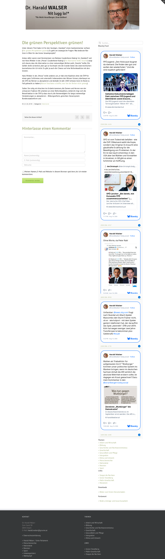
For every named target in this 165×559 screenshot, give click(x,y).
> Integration (103, 455)
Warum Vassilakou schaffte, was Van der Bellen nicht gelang (64, 83)
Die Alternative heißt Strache (75, 60)
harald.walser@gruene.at (37, 530)
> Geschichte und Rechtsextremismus (112, 447)
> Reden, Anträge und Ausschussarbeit (113, 500)
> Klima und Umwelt (106, 457)
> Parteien (102, 465)
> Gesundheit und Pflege (107, 452)
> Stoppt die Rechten (106, 475)
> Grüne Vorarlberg (105, 477)
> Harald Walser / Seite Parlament (35, 540)
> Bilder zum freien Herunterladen (111, 491)
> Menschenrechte (105, 460)
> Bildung (102, 445)
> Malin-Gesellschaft (106, 480)
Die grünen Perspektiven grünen (35, 50)
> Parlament (102, 482)
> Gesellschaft (103, 450)
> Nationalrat (103, 462)
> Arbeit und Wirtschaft (107, 442)
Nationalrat (45, 104)
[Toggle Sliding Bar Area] (163, 2)
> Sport (101, 467)
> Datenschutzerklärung (31, 535)
